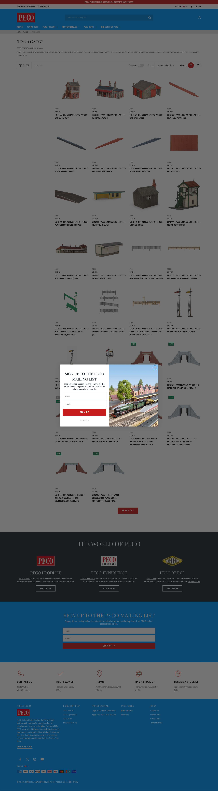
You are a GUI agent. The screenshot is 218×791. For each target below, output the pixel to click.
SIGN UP (84, 412)
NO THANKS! (84, 420)
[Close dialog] (155, 368)
